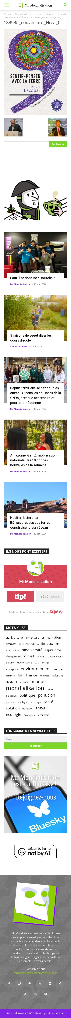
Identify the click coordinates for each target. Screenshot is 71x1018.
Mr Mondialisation (20, 284)
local (26, 682)
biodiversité (32, 650)
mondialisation (25, 688)
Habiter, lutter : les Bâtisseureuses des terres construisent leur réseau (30, 522)
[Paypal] (29, 983)
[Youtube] (46, 994)
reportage (35, 702)
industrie (57, 675)
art (57, 644)
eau (37, 662)
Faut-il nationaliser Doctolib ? (32, 278)
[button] (6, 5)
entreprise (12, 669)
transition (27, 708)
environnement (36, 669)
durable (10, 662)
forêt (20, 675)
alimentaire (32, 637)
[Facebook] (9, 983)
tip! (20, 596)
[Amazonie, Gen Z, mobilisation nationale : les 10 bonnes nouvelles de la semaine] (35, 442)
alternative (27, 644)
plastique (11, 695)
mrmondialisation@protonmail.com (35, 973)
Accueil (7, 14)
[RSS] (40, 983)
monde (39, 681)
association (12, 650)
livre (18, 682)
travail (41, 708)
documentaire (55, 656)
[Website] (35, 994)
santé (48, 702)
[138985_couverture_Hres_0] (35, 113)
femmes (10, 675)
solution (13, 708)
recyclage (21, 702)
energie (45, 662)
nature (50, 689)
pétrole (10, 702)
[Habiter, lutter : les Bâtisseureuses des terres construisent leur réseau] (35, 505)
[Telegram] (50, 983)
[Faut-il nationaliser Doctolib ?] (35, 255)
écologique (30, 715)
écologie (13, 714)
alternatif (11, 644)
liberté (10, 682)
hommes (44, 675)
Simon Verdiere (18, 346)
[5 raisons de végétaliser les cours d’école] (35, 318)
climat (29, 656)
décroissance (24, 662)
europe (58, 669)
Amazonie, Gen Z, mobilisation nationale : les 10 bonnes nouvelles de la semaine (33, 460)
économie (43, 714)
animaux (45, 643)
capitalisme (53, 650)
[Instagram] (19, 983)
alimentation (51, 637)
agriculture (14, 637)
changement (14, 656)
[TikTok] (60, 983)
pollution (46, 695)
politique (27, 695)
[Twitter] (25, 994)
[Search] (65, 5)
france (31, 675)
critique (41, 656)
